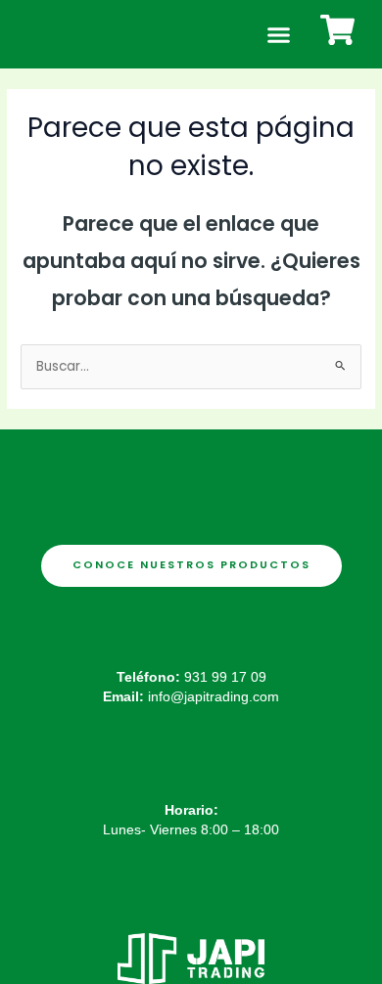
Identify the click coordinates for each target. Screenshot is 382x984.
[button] (278, 34)
